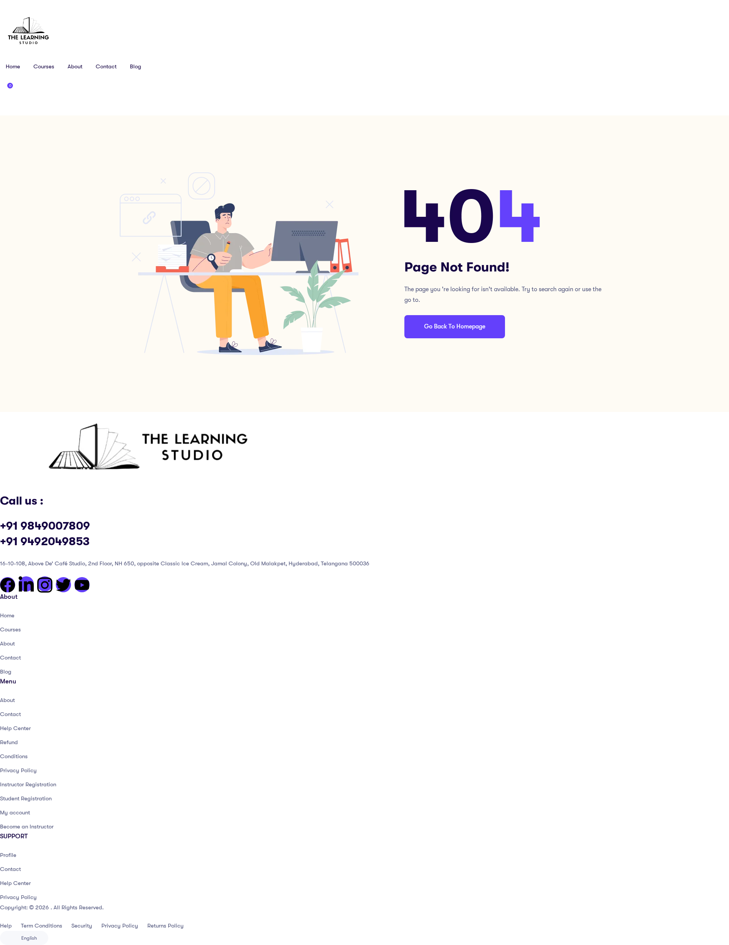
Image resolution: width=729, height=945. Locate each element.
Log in (24, 104)
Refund (9, 742)
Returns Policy (165, 925)
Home (13, 66)
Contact (106, 66)
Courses (43, 66)
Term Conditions (41, 925)
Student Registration (26, 798)
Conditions (14, 756)
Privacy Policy (18, 770)
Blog (135, 66)
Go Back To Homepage (454, 326)
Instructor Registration (28, 784)
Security (81, 925)
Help (6, 925)
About (75, 66)
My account (15, 812)
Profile (8, 855)
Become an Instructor (27, 826)
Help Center (15, 728)
